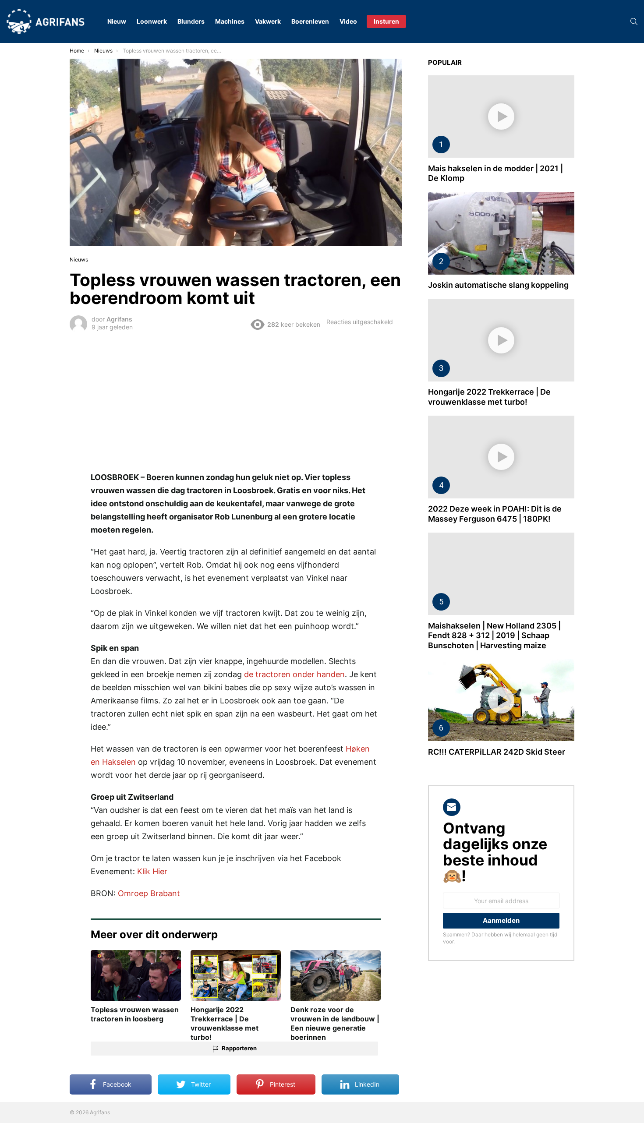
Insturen (386, 21)
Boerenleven (310, 21)
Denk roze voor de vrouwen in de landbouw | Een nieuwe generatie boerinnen (334, 1023)
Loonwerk (152, 21)
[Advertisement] (236, 400)
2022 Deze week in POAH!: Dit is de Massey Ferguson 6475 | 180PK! (495, 513)
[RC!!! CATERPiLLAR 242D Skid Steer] (501, 700)
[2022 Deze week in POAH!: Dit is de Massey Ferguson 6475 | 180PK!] (501, 457)
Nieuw (116, 21)
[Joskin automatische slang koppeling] (501, 233)
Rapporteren (239, 1048)
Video (348, 21)
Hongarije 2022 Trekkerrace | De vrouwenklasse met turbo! (224, 1023)
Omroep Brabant (149, 893)
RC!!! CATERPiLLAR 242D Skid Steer (496, 751)
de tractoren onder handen (294, 674)
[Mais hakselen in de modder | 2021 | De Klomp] (501, 116)
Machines (229, 21)
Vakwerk (268, 21)
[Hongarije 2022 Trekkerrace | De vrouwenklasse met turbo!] (501, 340)
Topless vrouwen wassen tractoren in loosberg (135, 1014)
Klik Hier (152, 871)
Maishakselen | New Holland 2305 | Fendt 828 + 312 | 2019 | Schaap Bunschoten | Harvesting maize (494, 635)
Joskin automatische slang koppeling (498, 285)
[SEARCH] (633, 21)
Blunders (191, 21)
